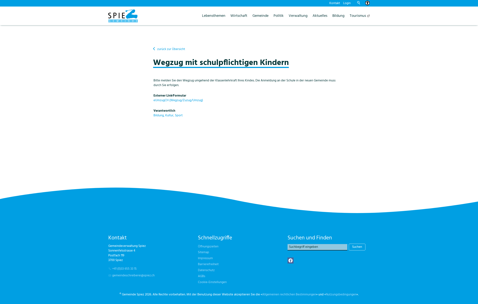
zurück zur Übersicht (171, 49)
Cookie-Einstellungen (212, 282)
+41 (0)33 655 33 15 (124, 268)
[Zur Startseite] (123, 15)
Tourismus (358, 16)
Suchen (357, 246)
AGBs (201, 276)
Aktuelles (320, 16)
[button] (291, 260)
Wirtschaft (238, 16)
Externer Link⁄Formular (169, 95)
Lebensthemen (213, 16)
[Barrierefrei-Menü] (367, 3)
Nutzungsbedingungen (341, 294)
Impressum (205, 258)
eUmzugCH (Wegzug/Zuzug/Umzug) (178, 100)
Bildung (338, 16)
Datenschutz (206, 270)
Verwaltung (298, 16)
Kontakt (334, 3)
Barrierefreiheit (208, 264)
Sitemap (203, 252)
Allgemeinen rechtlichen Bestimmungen (289, 294)
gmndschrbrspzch (133, 275)
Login (347, 3)
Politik (279, 16)
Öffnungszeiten (208, 246)
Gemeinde (260, 16)
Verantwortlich (164, 110)
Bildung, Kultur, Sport (168, 115)
